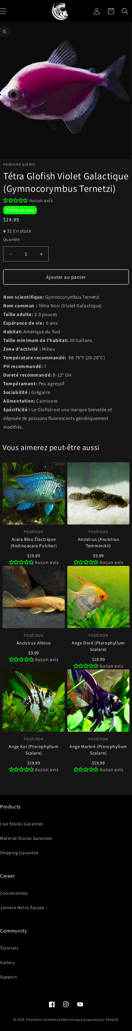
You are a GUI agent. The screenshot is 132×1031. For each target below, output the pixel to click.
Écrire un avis (20, 210)
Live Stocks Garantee (21, 824)
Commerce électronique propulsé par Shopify (81, 1019)
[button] (125, 11)
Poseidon (34, 1019)
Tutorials (9, 948)
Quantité (11, 239)
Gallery (7, 962)
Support (8, 977)
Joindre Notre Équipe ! (23, 907)
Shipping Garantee (19, 853)
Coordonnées (14, 893)
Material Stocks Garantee (26, 838)
